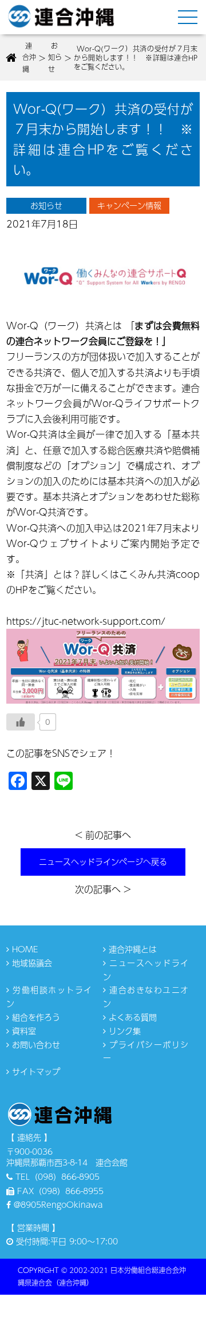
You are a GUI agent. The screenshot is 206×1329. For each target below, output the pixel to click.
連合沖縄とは (131, 949)
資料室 (22, 1030)
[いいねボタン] (20, 722)
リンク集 (123, 1030)
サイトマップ (34, 1071)
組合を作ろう (34, 1017)
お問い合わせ (34, 1044)
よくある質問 (131, 1017)
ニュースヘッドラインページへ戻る (103, 861)
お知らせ (46, 205)
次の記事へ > (103, 889)
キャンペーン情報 (129, 205)
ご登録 (130, 341)
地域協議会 (30, 962)
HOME (23, 949)
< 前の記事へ (103, 835)
